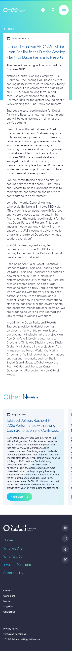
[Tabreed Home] (14, 10)
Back (8, 29)
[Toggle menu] (64, 10)
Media (6, 601)
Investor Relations (17, 565)
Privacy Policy (10, 628)
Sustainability (13, 573)
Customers (9, 596)
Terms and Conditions (14, 634)
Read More (19, 497)
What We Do (13, 557)
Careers (7, 590)
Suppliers (8, 606)
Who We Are (13, 548)
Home (8, 540)
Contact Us (9, 612)
